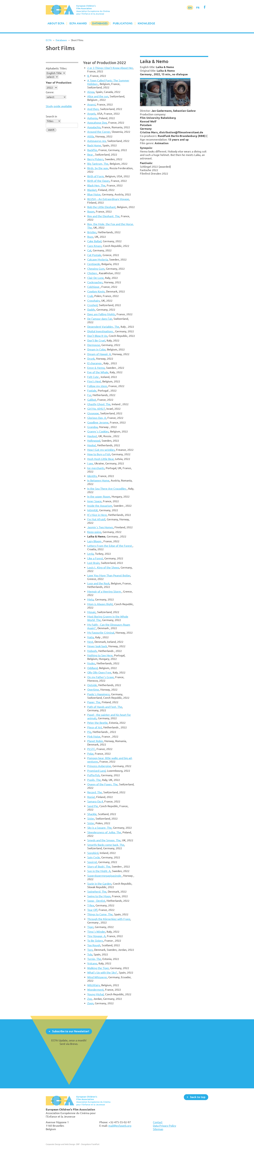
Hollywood (93, 440)
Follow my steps (97, 386)
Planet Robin (95, 741)
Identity (92, 476)
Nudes (91, 663)
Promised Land (96, 770)
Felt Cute (93, 376)
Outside (92, 685)
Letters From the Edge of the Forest (110, 545)
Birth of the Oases (98, 180)
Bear (90, 154)
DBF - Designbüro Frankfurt (87, 1144)
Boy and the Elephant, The (103, 216)
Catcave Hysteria (97, 259)
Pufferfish (93, 775)
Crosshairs (93, 300)
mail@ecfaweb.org (119, 1125)
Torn (90, 949)
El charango (94, 363)
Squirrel (92, 862)
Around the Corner (98, 131)
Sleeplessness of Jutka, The (104, 832)
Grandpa (92, 427)
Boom (91, 211)
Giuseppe (93, 413)
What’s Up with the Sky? (102, 972)
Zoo (89, 998)
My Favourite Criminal (100, 632)
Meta (90, 599)
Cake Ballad (94, 241)
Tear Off (92, 909)
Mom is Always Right (100, 604)
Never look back (97, 646)
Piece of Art (94, 727)
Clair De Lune (95, 277)
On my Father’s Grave (100, 677)
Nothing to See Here (100, 655)
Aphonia (92, 118)
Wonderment (95, 989)
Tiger (90, 926)
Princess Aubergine (99, 766)
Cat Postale (94, 255)
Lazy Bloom (94, 541)
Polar (90, 753)
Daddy (91, 309)
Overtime (93, 689)
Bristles (91, 232)
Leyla (90, 553)
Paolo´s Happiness (98, 694)
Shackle (92, 814)
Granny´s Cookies (98, 431)
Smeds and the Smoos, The (104, 840)
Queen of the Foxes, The (102, 784)
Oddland (92, 668)
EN (190, 7)
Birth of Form (95, 176)
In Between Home (98, 480)
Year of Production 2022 (104, 62)
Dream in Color (96, 349)
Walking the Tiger (98, 968)
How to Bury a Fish (98, 454)
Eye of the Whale (97, 372)
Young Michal (95, 994)
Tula (89, 954)
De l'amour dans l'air (99, 318)
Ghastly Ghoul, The (98, 404)
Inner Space (94, 501)
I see (90, 463)
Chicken (92, 273)
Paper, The (93, 702)
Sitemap (158, 1129)
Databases (100, 23)
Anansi (91, 104)
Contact (157, 1122)
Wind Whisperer (97, 977)
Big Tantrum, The (97, 163)
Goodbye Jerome (98, 422)
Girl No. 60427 (96, 408)
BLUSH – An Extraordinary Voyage (108, 199)
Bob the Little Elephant (101, 207)
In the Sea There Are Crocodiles (107, 488)
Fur (89, 395)
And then (93, 108)
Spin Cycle (93, 857)
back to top (197, 1097)
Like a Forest (95, 558)
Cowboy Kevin (96, 291)
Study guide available (59, 106)
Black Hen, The (96, 185)
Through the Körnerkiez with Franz (108, 919)
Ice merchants (95, 468)
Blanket (92, 189)
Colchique (93, 286)
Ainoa (90, 91)
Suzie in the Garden (99, 883)
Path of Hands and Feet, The (104, 706)
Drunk (91, 358)
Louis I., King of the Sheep (103, 567)
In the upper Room (98, 496)
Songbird (92, 852)
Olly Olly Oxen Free (99, 672)
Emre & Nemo (96, 367)
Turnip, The (94, 958)
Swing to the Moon (99, 896)
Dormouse (93, 344)
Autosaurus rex (96, 140)
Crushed (92, 305)
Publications (123, 23)
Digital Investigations (100, 331)
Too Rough (93, 945)
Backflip (92, 150)
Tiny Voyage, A (96, 936)
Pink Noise (93, 736)
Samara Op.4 (95, 801)
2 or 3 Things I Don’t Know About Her (110, 67)
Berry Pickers (95, 159)
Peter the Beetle (97, 722)
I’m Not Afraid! (96, 519)
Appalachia (94, 127)
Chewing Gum (96, 268)
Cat (89, 250)
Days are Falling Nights (101, 314)
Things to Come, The (100, 914)
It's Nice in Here (97, 514)
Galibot (91, 399)
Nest (90, 641)
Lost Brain (93, 562)
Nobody (92, 650)
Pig (89, 731)
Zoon (90, 1003)
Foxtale (91, 390)
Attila (90, 136)
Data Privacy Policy (164, 1125)
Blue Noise (94, 194)
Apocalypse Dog (97, 122)
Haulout (92, 436)
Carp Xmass (94, 245)
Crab (90, 295)
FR (197, 7)
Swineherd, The (96, 891)
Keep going (94, 531)
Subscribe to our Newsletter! (70, 1031)
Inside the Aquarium (99, 505)
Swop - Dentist (96, 900)
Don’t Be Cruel (96, 340)
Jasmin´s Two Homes (100, 527)
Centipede (93, 264)
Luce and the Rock (98, 583)
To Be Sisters (95, 940)
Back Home (94, 145)
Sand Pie (92, 806)
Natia (90, 637)
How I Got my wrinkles (101, 449)
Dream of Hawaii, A (99, 354)
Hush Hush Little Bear (100, 458)
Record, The (94, 792)
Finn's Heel (94, 381)
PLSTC (91, 748)
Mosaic (91, 612)
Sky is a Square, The (99, 827)
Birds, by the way (97, 168)
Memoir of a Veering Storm (104, 591)
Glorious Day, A (96, 417)
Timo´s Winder (96, 931)
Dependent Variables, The (103, 326)
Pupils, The (94, 779)
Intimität (92, 510)
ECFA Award (78, 23)
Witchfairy (93, 985)
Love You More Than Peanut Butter (108, 575)
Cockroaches (95, 282)
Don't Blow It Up (97, 335)
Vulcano (92, 963)
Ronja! (91, 796)
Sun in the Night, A (99, 871)
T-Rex (90, 905)
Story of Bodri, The (98, 866)
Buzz (90, 236)
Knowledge (146, 23)
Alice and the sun (97, 96)
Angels (91, 113)
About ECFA (56, 23)
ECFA (48, 40)
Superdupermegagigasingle (104, 875)
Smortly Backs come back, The (105, 844)
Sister (90, 818)
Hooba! (91, 445)
